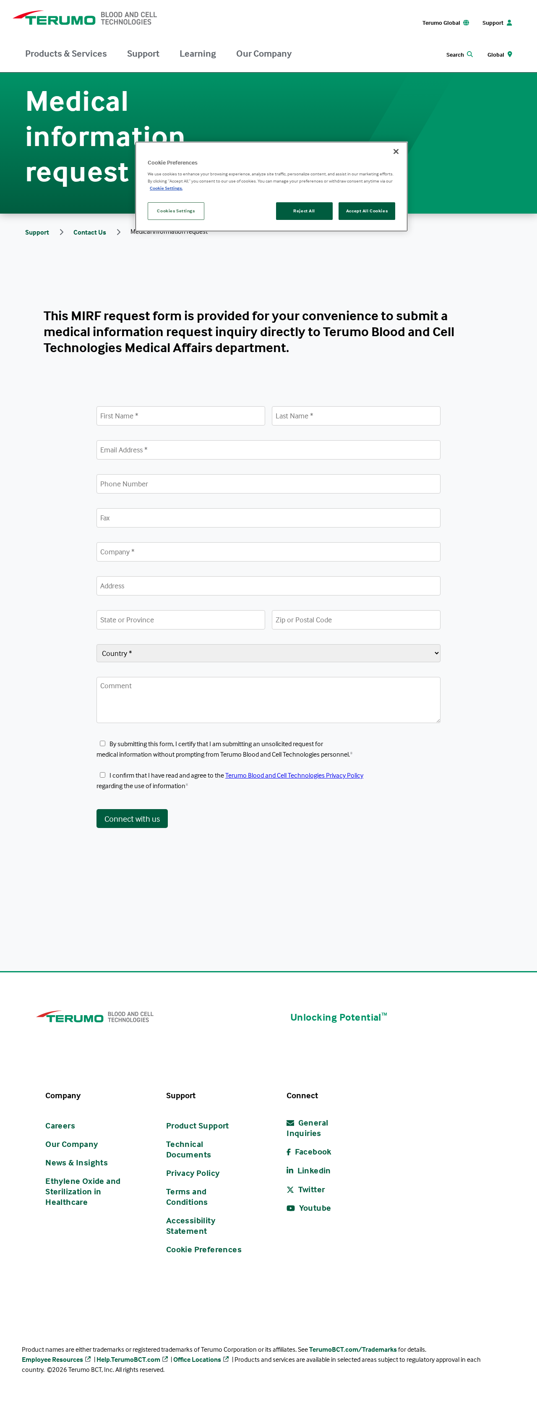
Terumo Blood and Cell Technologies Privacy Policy (294, 775)
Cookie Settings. (166, 188)
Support (143, 53)
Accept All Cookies (367, 211)
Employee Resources (52, 1359)
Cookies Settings (176, 211)
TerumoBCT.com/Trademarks (353, 1349)
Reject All (304, 211)
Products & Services (66, 53)
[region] (271, 186)
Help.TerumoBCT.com (128, 1359)
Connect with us (132, 818)
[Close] (396, 151)
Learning (198, 53)
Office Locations (197, 1359)
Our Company (264, 53)
